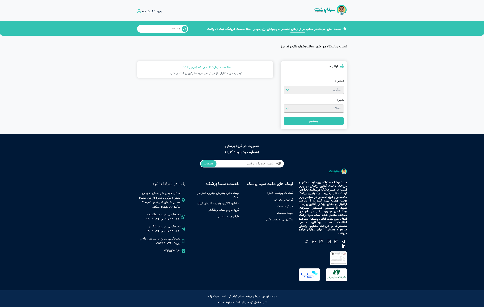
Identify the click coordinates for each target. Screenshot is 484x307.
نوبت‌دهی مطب (315, 29)
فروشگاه (230, 29)
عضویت (208, 163)
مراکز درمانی (298, 29)
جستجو (314, 121)
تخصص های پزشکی (278, 29)
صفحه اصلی (334, 29)
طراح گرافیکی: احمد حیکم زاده (225, 296)
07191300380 (172, 251)
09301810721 (152, 219)
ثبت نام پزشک (215, 29)
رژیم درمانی (259, 29)
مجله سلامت (243, 29)
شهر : (340, 100)
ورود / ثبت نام (152, 11)
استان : (339, 81)
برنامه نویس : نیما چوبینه (261, 296)
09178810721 (172, 219)
